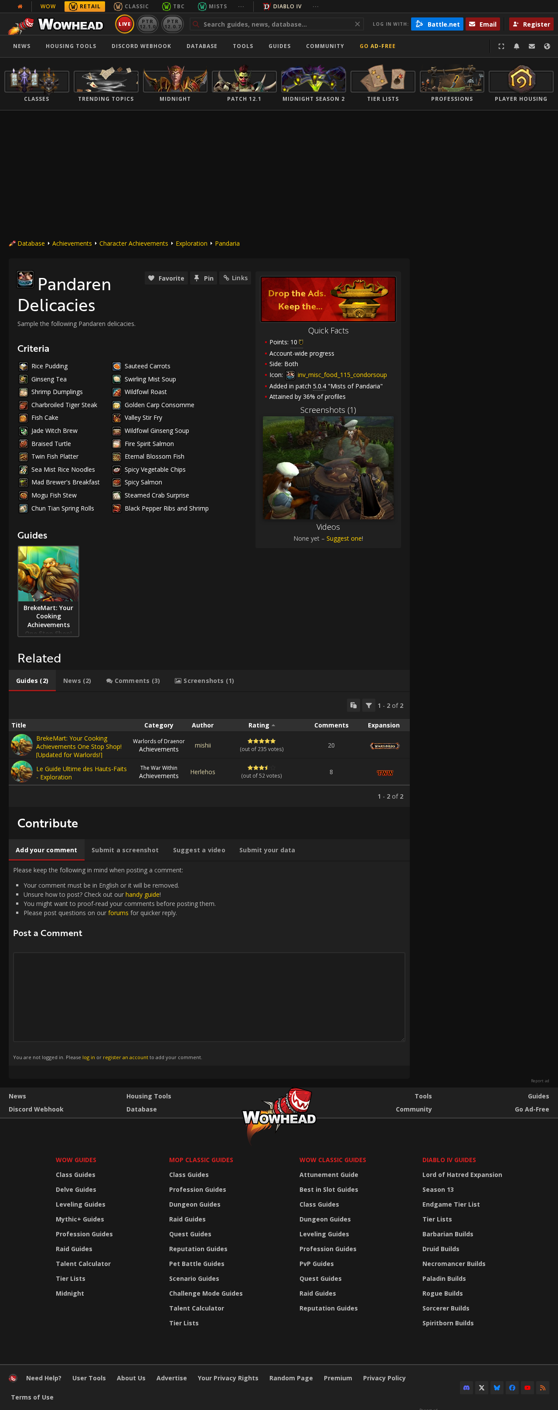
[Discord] (466, 1387)
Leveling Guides (80, 1204)
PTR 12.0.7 (172, 24)
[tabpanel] (209, 749)
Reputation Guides (198, 1249)
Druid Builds (440, 1249)
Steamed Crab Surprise (157, 495)
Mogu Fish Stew (54, 495)
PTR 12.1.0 (148, 24)
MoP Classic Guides (201, 1160)
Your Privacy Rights (228, 1378)
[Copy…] (353, 705)
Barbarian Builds (447, 1234)
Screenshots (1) (328, 410)
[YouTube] (527, 1387)
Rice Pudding (49, 366)
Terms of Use (32, 1397)
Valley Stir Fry (143, 417)
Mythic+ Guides (80, 1219)
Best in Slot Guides (328, 1189)
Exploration (192, 243)
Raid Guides (74, 1249)
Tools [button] (243, 46)
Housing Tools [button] (71, 46)
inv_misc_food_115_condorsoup (341, 375)
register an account (125, 1057)
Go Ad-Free (378, 46)
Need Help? (43, 1378)
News (22, 46)
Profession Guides (84, 1234)
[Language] (547, 46)
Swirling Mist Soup (150, 379)
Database (202, 46)
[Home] (58, 24)
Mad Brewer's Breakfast (65, 482)
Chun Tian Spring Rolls (62, 508)
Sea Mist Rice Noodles (63, 469)
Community (325, 46)
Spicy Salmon (143, 482)
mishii (203, 745)
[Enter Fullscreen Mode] (501, 46)
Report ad (540, 1081)
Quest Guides (190, 1234)
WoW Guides (76, 1160)
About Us (131, 1378)
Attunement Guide (328, 1174)
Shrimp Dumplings (57, 392)
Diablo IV (287, 6)
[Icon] (25, 279)
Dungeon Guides (195, 1204)
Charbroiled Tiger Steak (64, 405)
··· (241, 6)
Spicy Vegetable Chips (155, 469)
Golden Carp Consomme (159, 405)
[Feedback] (531, 46)
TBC (179, 6)
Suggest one (344, 538)
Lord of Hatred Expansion (462, 1174)
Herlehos (202, 772)
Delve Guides (76, 1189)
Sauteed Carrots (147, 366)
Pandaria (227, 243)
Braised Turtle (51, 443)
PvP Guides (316, 1263)
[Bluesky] (497, 1387)
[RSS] (542, 1387)
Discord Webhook (141, 46)
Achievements (72, 243)
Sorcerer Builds (446, 1308)
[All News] (20, 6)
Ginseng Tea (49, 379)
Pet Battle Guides (197, 1263)
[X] (481, 1387)
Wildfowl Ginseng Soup (157, 430)
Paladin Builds (444, 1278)
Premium (338, 1378)
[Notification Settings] (516, 46)
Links (240, 278)
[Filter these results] (368, 705)
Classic (137, 6)
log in (88, 1057)
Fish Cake (44, 417)
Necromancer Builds (454, 1263)
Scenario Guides (194, 1278)
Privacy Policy (384, 1378)
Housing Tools (148, 1096)
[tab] (32, 681)
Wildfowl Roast (146, 392)
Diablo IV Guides (449, 1160)
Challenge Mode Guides (206, 1293)
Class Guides (75, 1174)
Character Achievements (133, 243)
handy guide (143, 894)
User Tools (89, 1378)
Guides (280, 46)
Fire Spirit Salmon (149, 443)
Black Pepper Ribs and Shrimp (167, 508)
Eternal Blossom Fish (154, 456)
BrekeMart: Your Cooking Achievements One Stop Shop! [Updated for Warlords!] (79, 746)
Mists (218, 6)
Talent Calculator (83, 1263)
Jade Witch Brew (54, 430)
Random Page (291, 1378)
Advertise (172, 1378)
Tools (423, 1096)
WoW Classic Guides (332, 1160)
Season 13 (438, 1189)
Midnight (70, 1293)
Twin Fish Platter (54, 456)
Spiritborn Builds (448, 1323)
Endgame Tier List (451, 1204)
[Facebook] (512, 1387)
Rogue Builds (442, 1293)
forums (118, 913)
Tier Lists (70, 1278)
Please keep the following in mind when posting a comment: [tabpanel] (114, 963)
